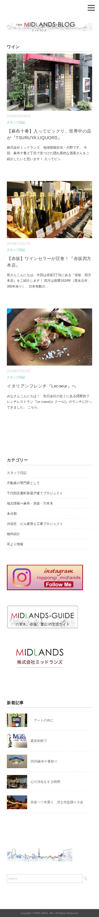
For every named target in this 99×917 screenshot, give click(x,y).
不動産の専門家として (23, 483)
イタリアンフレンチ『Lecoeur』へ (41, 386)
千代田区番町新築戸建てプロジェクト (35, 493)
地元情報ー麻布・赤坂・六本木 (30, 503)
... (62, 159)
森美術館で (38, 741)
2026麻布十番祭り (45, 761)
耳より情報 (15, 544)
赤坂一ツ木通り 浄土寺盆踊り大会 (56, 802)
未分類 (12, 513)
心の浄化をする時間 (45, 782)
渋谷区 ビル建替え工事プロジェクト (35, 524)
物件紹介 (13, 534)
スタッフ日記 (16, 122)
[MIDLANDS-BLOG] (49, 21)
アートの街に (42, 720)
